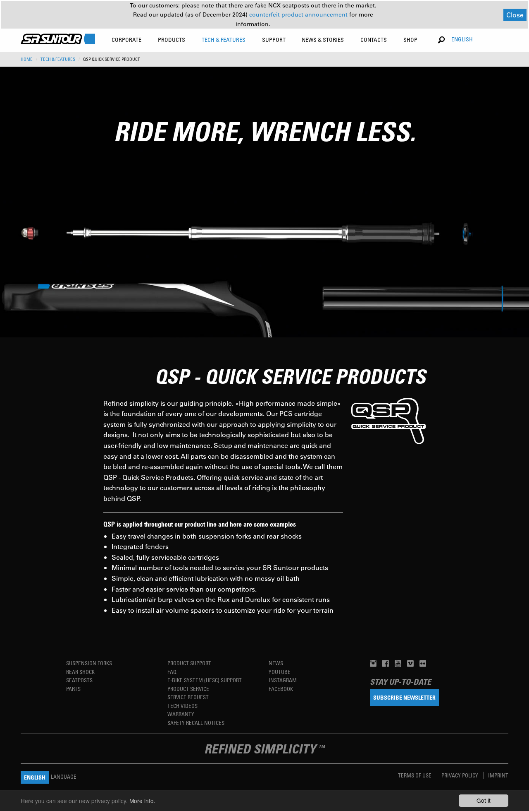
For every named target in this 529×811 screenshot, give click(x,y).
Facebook (281, 688)
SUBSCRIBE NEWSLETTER (404, 697)
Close (515, 14)
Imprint (498, 775)
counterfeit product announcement (299, 14)
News (276, 663)
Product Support (189, 663)
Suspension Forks (89, 663)
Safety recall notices (195, 722)
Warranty (180, 713)
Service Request (188, 696)
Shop (410, 39)
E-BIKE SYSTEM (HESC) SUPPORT (204, 679)
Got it (484, 800)
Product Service (188, 688)
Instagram (283, 679)
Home (27, 59)
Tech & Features (58, 59)
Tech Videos (182, 705)
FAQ (171, 671)
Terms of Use (415, 775)
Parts (73, 688)
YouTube (280, 671)
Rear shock (80, 671)
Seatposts (79, 679)
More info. (142, 801)
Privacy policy (460, 775)
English (462, 39)
